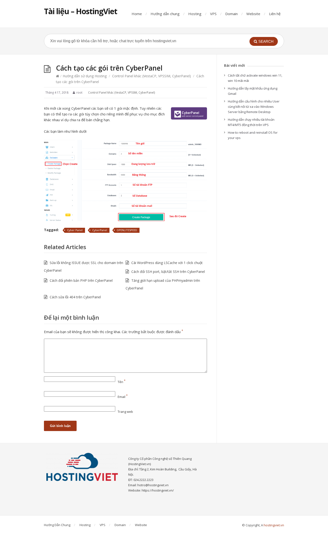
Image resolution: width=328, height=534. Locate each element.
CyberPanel (99, 230)
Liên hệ (274, 13)
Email (123, 397)
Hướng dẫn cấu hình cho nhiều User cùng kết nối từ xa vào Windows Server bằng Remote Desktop (253, 106)
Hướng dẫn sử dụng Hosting (85, 76)
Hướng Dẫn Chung (57, 525)
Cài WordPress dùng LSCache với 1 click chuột (167, 262)
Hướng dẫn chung (165, 13)
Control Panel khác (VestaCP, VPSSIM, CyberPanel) (151, 76)
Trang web (125, 411)
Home (137, 13)
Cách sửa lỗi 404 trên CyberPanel (75, 297)
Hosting (194, 13)
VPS (213, 13)
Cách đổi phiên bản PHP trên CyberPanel (81, 280)
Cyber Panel (75, 230)
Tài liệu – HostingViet (80, 11)
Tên (122, 382)
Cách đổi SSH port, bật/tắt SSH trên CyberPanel (168, 271)
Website (253, 13)
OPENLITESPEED (127, 230)
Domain (231, 13)
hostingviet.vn (274, 525)
